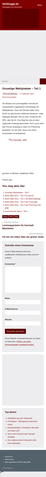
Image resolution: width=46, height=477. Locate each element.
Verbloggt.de (10, 3)
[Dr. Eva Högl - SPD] (23, 155)
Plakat (5, 216)
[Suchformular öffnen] (20, 18)
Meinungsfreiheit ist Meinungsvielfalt (17, 462)
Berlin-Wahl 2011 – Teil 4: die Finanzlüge (21, 202)
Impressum (9, 456)
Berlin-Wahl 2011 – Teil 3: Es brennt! (19, 196)
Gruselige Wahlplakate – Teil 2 (17, 192)
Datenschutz (9, 459)
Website (8, 320)
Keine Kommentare (9, 97)
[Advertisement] (23, 54)
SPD (11, 216)
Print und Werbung (10, 94)
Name (7, 298)
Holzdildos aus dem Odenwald (20, 418)
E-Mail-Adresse (11, 309)
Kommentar (10, 264)
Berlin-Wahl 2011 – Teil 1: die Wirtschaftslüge (23, 199)
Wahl (16, 216)
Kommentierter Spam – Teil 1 (16, 211)
